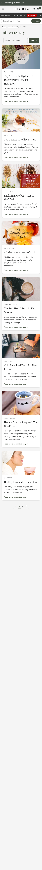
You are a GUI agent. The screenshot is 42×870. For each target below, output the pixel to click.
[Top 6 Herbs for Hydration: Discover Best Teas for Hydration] (21, 57)
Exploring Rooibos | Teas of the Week (19, 198)
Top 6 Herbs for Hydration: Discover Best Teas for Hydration (18, 80)
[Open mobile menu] (3, 9)
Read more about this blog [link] (15, 101)
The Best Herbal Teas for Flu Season (19, 310)
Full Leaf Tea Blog (13, 27)
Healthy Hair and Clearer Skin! (21, 482)
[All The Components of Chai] (21, 233)
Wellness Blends (19, 15)
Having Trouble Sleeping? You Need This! (21, 424)
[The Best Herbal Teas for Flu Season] (21, 289)
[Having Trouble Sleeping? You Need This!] (21, 403)
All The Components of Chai (19, 253)
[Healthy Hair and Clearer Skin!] (21, 463)
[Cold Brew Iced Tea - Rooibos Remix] (21, 346)
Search (36, 21)
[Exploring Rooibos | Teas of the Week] (21, 176)
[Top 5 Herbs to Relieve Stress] (21, 120)
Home (4, 27)
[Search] (34, 9)
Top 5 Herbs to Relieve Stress (20, 140)
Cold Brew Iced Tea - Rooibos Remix (20, 367)
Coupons (31, 15)
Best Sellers (5, 15)
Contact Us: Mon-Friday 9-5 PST (21, 3)
